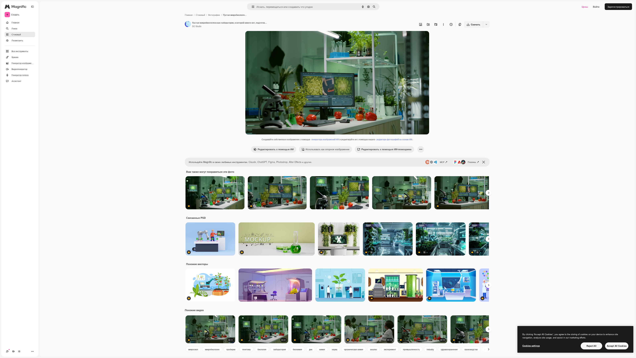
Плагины (472, 162)
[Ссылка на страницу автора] (188, 24)
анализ (373, 349)
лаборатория (279, 349)
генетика (246, 349)
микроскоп (193, 349)
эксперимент (390, 349)
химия (322, 349)
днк (310, 349)
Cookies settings (531, 345)
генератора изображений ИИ (325, 139)
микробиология (212, 349)
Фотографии (214, 14)
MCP (442, 162)
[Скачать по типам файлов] (486, 24)
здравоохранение (449, 349)
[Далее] (489, 192)
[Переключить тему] (19, 351)
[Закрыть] (484, 162)
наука (334, 349)
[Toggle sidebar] (32, 6)
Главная (189, 14)
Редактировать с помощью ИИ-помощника (386, 149)
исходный (267, 37)
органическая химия (353, 349)
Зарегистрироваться (618, 6)
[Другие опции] (443, 24)
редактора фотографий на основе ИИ (394, 139)
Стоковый (200, 14)
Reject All (591, 345)
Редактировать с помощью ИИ (276, 149)
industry (430, 349)
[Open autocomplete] (251, 6)
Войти (596, 6)
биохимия (297, 349)
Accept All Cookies (617, 345)
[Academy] (13, 351)
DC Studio (196, 26)
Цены (585, 6)
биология (262, 349)
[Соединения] (7, 351)
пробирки (230, 349)
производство (471, 349)
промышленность (411, 349)
